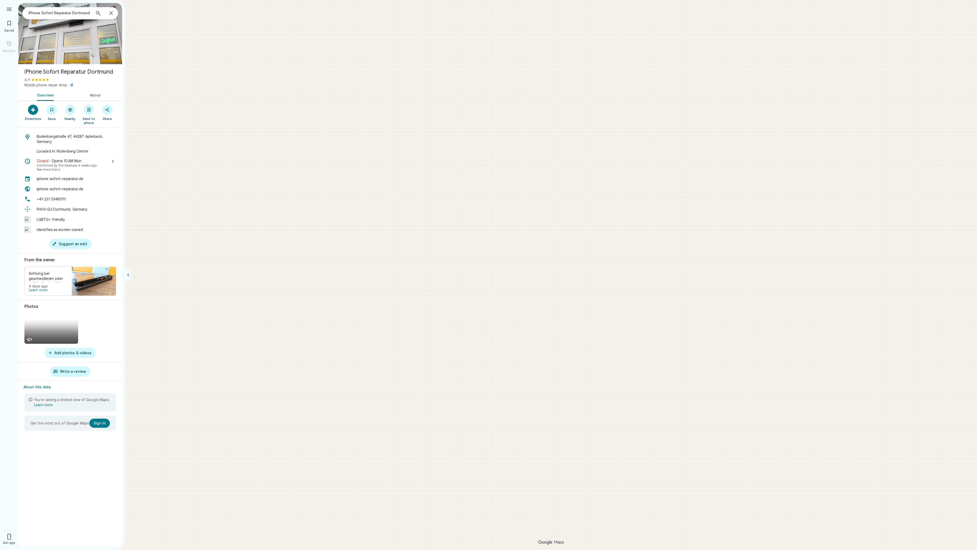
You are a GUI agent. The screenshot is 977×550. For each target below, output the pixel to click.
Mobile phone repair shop (45, 85)
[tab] (44, 95)
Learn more (38, 290)
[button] (70, 281)
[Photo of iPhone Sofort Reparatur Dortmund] (70, 33)
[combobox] (59, 13)
